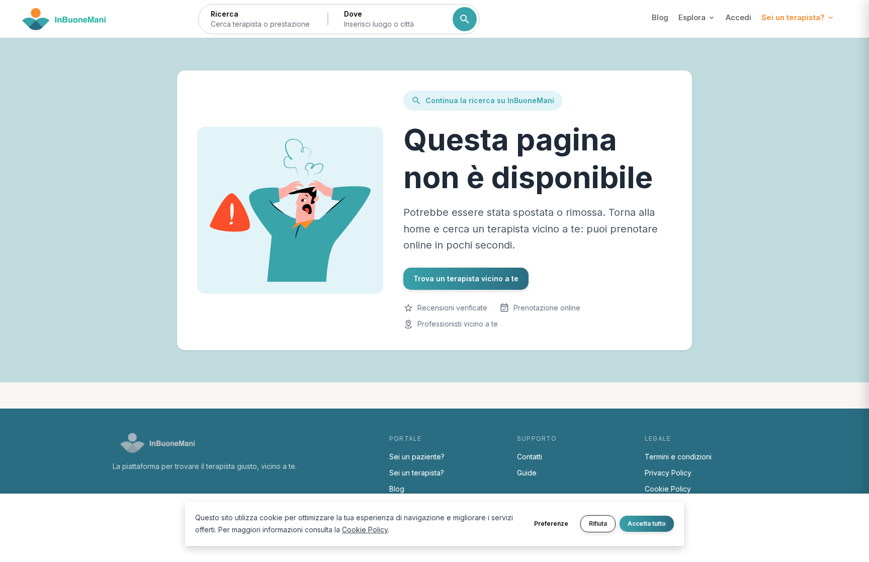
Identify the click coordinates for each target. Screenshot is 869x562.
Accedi (738, 17)
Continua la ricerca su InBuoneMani (489, 100)
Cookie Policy (668, 489)
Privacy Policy (668, 472)
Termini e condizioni (678, 456)
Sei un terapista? (416, 472)
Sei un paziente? (417, 456)
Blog (660, 17)
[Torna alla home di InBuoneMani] (64, 19)
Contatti (529, 456)
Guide (527, 472)
